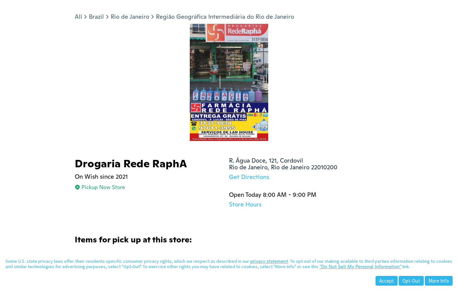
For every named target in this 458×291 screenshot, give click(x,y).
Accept (386, 281)
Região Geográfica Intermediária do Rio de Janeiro (225, 16)
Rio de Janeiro (130, 16)
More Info (438, 281)
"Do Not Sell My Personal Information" (360, 267)
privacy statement (269, 261)
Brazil (96, 16)
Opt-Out (411, 281)
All (78, 16)
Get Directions (249, 177)
